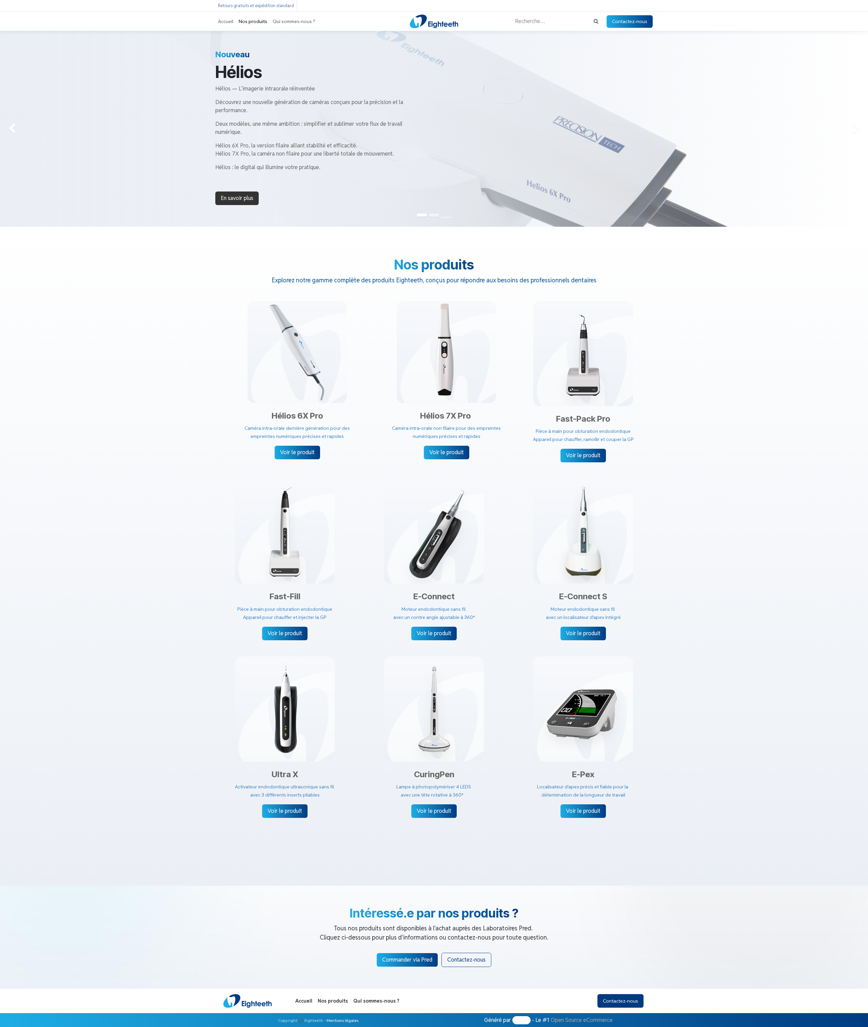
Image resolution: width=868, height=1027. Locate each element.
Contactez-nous (629, 21)
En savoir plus (237, 198)
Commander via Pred (407, 959)
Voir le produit (297, 452)
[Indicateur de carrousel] (446, 217)
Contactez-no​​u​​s (466, 959)
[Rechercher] (596, 21)
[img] (35, 128)
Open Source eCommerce (582, 1020)
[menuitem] (225, 21)
